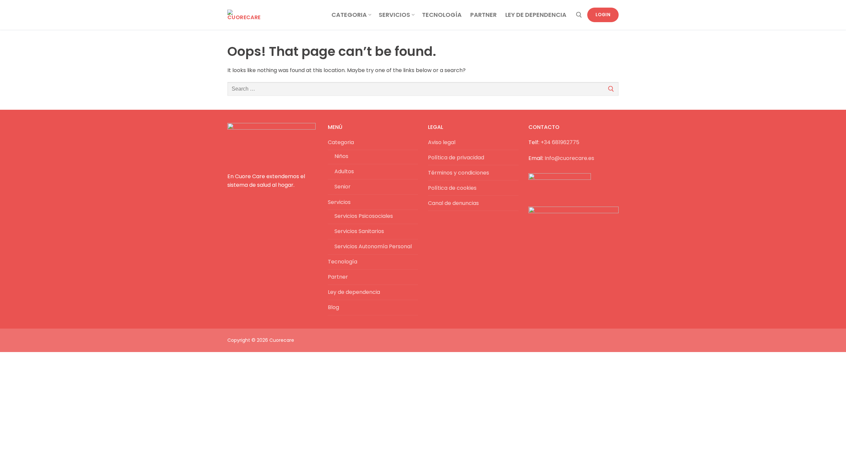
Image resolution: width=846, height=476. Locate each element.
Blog (333, 307)
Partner (338, 277)
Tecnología (342, 261)
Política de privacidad (456, 157)
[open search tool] (579, 15)
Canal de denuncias (453, 203)
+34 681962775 (560, 142)
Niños (341, 156)
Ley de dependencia (354, 292)
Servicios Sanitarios (359, 231)
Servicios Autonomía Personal (373, 246)
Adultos (344, 171)
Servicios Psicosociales (363, 216)
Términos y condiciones (458, 173)
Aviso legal (441, 142)
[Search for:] (423, 89)
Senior (342, 186)
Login (603, 15)
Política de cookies (452, 188)
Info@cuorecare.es (569, 158)
